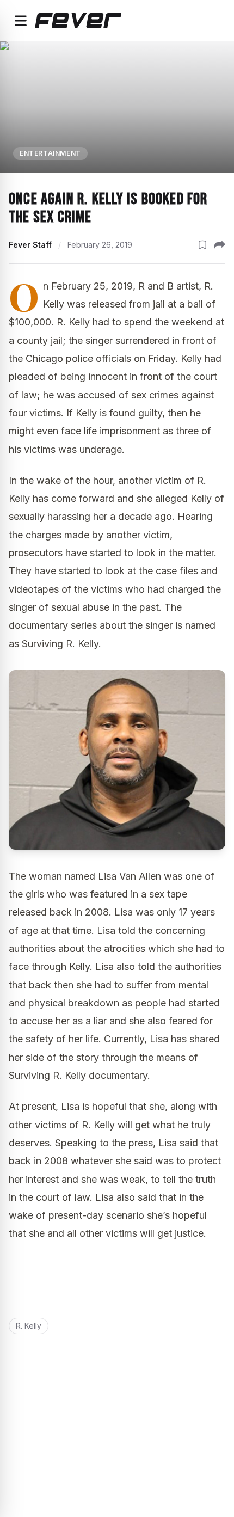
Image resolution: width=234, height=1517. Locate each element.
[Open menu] (20, 20)
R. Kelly (28, 1325)
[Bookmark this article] (202, 244)
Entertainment (50, 153)
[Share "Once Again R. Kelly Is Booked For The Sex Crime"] (219, 244)
